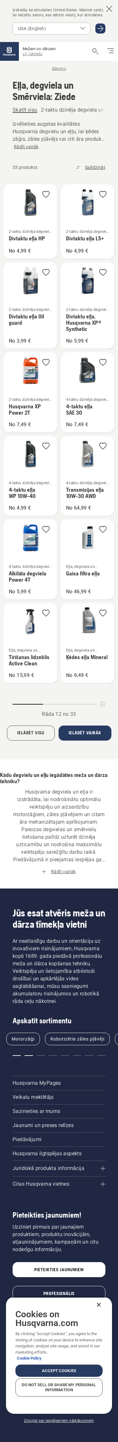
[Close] (98, 1304)
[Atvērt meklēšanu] (95, 51)
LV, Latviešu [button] (32, 54)
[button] (46, 195)
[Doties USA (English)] (100, 29)
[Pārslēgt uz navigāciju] (110, 51)
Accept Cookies (59, 1370)
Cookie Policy (29, 1358)
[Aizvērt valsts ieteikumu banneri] (109, 9)
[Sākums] (9, 51)
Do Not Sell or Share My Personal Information (59, 1387)
